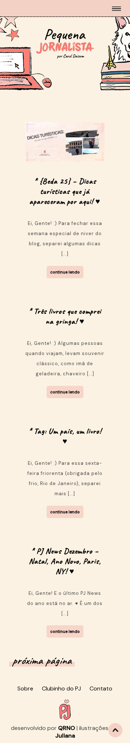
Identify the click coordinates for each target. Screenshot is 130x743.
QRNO (66, 728)
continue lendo (65, 272)
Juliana (65, 735)
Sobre (25, 688)
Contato (101, 688)
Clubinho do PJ (61, 688)
